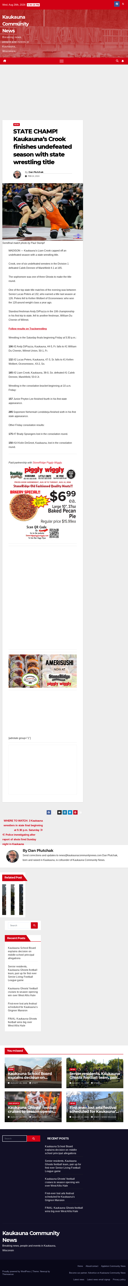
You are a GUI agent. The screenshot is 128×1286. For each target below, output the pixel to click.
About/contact (92, 1266)
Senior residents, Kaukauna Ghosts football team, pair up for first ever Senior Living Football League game (22, 973)
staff (35, 1083)
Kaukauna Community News (15, 24)
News (16, 124)
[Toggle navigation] (61, 61)
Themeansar (7, 1274)
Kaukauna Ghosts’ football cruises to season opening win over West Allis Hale (23, 992)
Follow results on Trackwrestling (28, 328)
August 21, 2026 (19, 1117)
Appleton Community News (113, 1266)
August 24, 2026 (80, 1083)
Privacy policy (119, 1279)
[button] (117, 61)
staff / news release (105, 1117)
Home (80, 1266)
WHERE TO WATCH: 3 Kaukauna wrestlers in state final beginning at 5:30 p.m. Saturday (23, 825)
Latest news (78, 1279)
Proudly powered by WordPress (16, 1271)
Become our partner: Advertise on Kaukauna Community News (97, 1273)
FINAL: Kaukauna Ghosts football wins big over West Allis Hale (22, 1022)
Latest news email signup (98, 1279)
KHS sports (14, 1103)
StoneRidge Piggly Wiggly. (47, 462)
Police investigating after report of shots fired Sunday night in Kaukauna (19, 839)
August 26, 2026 (19, 1083)
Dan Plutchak (36, 172)
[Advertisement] (42, 97)
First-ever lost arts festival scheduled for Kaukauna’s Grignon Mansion (23, 1007)
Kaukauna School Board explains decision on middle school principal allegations (61, 1150)
